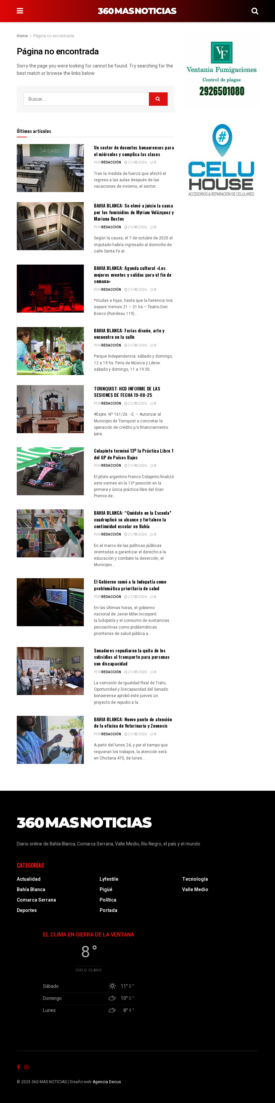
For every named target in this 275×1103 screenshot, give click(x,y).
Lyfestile (109, 879)
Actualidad (29, 879)
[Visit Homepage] (137, 11)
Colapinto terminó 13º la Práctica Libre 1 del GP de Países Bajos (133, 454)
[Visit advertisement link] (221, 69)
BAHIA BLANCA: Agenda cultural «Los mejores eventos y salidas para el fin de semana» (132, 274)
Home (22, 36)
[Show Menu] (20, 11)
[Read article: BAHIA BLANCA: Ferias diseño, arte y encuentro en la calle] (50, 351)
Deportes (27, 910)
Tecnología (195, 879)
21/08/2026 (137, 162)
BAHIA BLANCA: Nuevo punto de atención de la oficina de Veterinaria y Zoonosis (133, 722)
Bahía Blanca (31, 889)
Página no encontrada (53, 36)
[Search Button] (255, 11)
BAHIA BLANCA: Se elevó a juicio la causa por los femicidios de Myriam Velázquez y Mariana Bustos (134, 212)
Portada (108, 910)
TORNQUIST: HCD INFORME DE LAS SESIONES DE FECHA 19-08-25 (127, 392)
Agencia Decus (107, 1082)
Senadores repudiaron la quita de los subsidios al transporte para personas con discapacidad (132, 657)
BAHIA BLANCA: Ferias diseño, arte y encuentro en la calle (129, 333)
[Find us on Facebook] (18, 1067)
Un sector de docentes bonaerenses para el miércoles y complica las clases (134, 150)
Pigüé (106, 889)
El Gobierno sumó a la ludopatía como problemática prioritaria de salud (130, 585)
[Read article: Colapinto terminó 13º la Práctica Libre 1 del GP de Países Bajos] (50, 471)
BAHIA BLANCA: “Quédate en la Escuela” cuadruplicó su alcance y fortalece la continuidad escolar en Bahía (132, 519)
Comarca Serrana (36, 900)
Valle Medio (195, 889)
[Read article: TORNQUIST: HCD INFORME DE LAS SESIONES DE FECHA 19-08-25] (50, 409)
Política (108, 900)
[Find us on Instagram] (26, 1067)
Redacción (111, 162)
